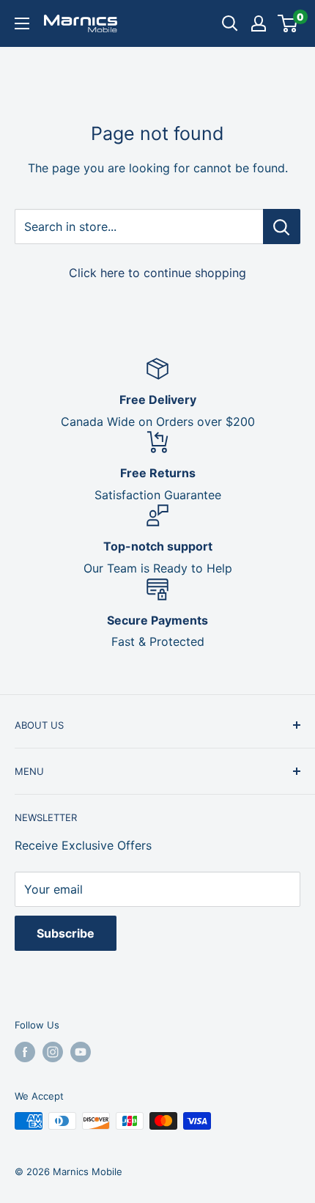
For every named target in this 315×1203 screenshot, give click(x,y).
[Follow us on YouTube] (80, 1052)
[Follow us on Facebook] (25, 1052)
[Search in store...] (281, 226)
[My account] (258, 23)
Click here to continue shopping (157, 272)
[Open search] (230, 23)
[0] (288, 23)
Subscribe (65, 933)
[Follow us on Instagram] (52, 1052)
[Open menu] (22, 23)
